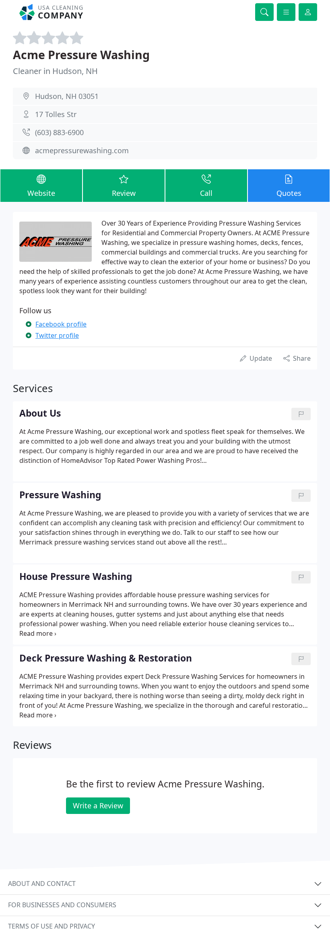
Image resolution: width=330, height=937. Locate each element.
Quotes (288, 193)
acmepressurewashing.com (82, 150)
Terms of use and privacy (51, 926)
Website (41, 193)
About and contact (42, 883)
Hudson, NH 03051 (67, 96)
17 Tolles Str (55, 114)
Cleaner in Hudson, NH (55, 71)
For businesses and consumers (62, 904)
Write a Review (98, 805)
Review (124, 193)
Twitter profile (57, 335)
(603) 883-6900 (59, 132)
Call (206, 193)
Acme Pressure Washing (81, 54)
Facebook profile (61, 324)
